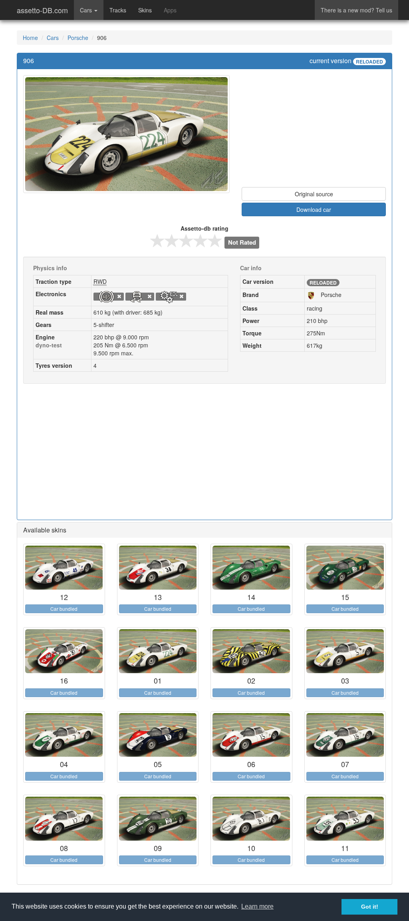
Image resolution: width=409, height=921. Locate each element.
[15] (345, 568)
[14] (251, 568)
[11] (345, 819)
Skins (145, 10)
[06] (251, 735)
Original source (314, 194)
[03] (345, 651)
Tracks (117, 10)
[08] (64, 819)
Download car (313, 209)
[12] (64, 568)
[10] (251, 819)
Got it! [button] (369, 906)
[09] (158, 819)
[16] (64, 651)
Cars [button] (86, 10)
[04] (64, 735)
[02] (251, 651)
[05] (158, 735)
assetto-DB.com (42, 10)
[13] (158, 568)
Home (30, 38)
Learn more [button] (257, 906)
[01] (158, 651)
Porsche (78, 38)
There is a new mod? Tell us (356, 10)
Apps (170, 10)
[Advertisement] (314, 131)
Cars (53, 38)
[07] (345, 735)
